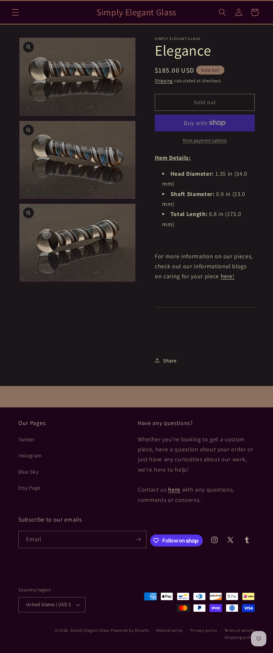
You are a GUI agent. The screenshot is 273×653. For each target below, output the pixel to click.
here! (228, 276)
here (174, 489)
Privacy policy (203, 630)
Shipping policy (239, 637)
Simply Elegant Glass (90, 630)
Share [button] (169, 360)
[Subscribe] (138, 539)
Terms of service (239, 630)
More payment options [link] (205, 140)
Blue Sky (28, 471)
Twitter (26, 439)
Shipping (164, 81)
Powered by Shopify (130, 630)
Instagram (30, 455)
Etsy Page (29, 487)
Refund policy (169, 630)
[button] (15, 12)
